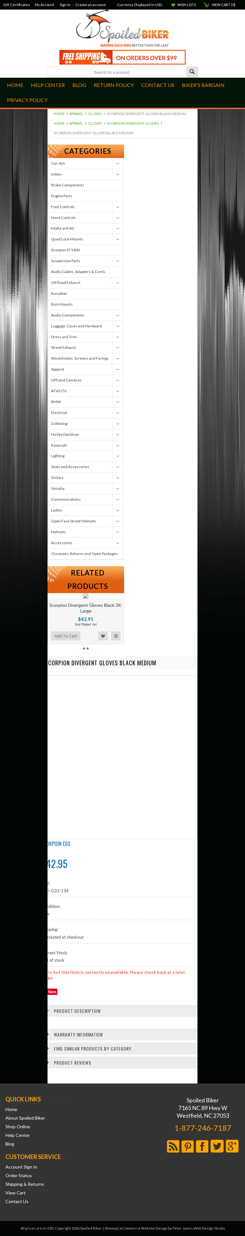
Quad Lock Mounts (67, 239)
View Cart (15, 1192)
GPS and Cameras (66, 380)
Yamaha (57, 488)
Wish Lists (186, 5)
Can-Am (58, 163)
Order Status (18, 1175)
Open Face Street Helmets (73, 521)
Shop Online (17, 1126)
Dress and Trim (64, 336)
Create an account (90, 5)
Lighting (57, 455)
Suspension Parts (65, 260)
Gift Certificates (16, 5)
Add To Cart (80, 636)
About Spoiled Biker (25, 1118)
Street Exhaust (63, 347)
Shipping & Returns (24, 1184)
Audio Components (67, 315)
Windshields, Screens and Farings (80, 358)
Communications (66, 499)
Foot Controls (63, 206)
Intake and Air (62, 228)
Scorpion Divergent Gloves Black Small (100, 608)
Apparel (76, 114)
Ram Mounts (62, 304)
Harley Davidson (65, 434)
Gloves (95, 114)
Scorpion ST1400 (65, 249)
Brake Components (67, 185)
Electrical (59, 412)
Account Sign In (21, 1167)
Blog (9, 1143)
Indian (56, 174)
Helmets (58, 531)
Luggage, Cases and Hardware (76, 326)
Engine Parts (61, 195)
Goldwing (59, 423)
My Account (44, 5)
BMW (56, 401)
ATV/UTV (59, 390)
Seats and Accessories (70, 466)
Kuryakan (59, 293)
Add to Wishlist (117, 635)
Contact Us (16, 1201)
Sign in (65, 5)
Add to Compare (54, 635)
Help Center (17, 1135)
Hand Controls (63, 217)
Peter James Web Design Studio (199, 1228)
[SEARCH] (192, 72)
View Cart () (223, 5)
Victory (57, 477)
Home (59, 114)
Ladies (56, 510)
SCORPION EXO (55, 844)
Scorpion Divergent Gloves (133, 123)
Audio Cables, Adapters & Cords (78, 271)
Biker (122, 29)
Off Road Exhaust (65, 282)
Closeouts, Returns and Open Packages (84, 553)
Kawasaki (59, 445)
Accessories (61, 542)
